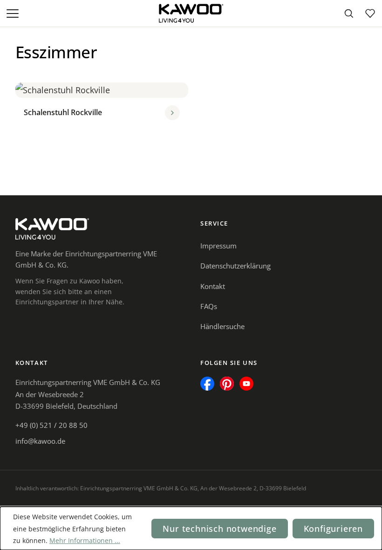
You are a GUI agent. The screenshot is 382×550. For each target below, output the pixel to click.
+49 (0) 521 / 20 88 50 (51, 425)
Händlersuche (222, 326)
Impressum (218, 245)
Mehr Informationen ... (84, 540)
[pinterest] (227, 384)
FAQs (208, 306)
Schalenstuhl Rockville (63, 112)
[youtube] (246, 384)
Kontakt (212, 286)
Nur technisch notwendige (219, 528)
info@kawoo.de (40, 441)
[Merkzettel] (370, 13)
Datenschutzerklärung (235, 265)
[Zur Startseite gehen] (191, 13)
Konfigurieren (333, 528)
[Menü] (13, 13)
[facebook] (207, 384)
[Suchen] (348, 13)
